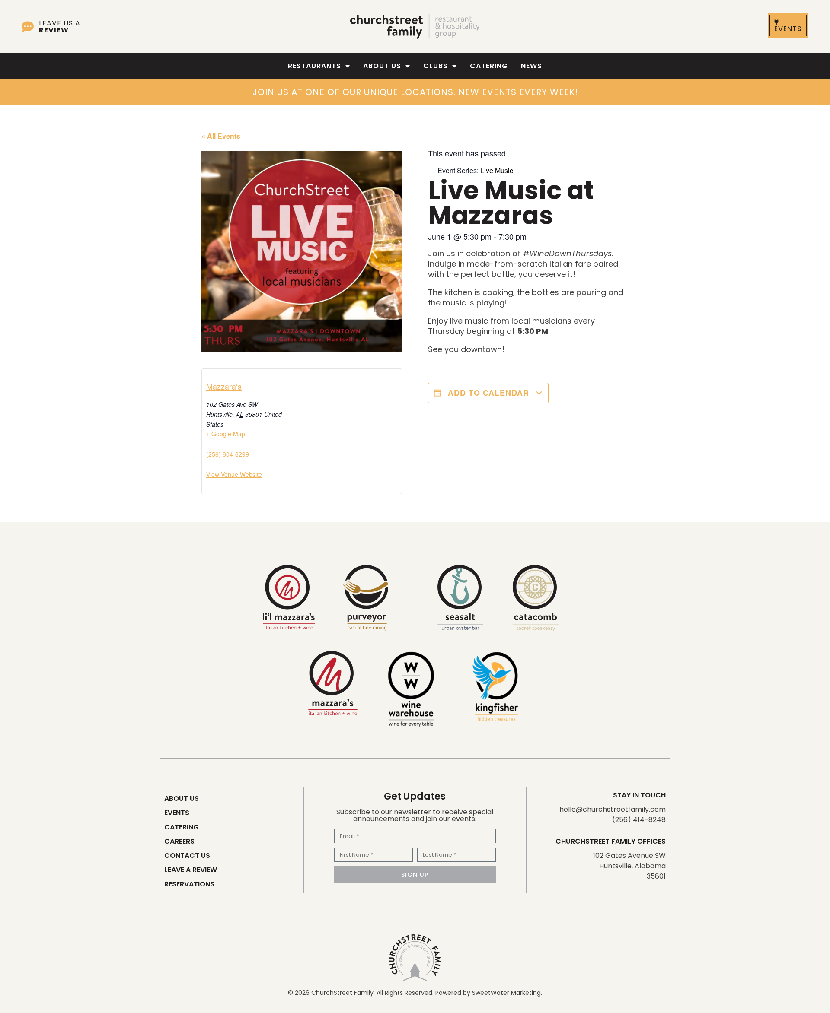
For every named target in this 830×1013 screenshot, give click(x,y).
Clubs (435, 66)
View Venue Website (234, 474)
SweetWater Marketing (506, 992)
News (531, 66)
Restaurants (314, 66)
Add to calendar (488, 392)
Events (176, 813)
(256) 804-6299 (227, 454)
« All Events (220, 136)
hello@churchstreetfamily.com (612, 809)
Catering (489, 66)
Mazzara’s (224, 386)
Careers (179, 841)
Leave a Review (190, 870)
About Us (382, 66)
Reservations (189, 884)
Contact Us (187, 856)
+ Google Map (225, 433)
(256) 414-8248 (639, 820)
